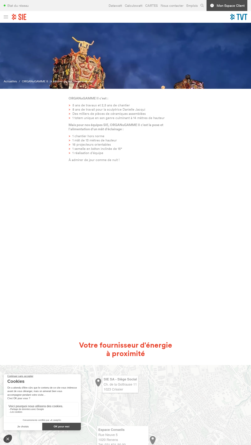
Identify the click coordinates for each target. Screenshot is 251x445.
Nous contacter (172, 6)
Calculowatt (133, 6)
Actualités (10, 81)
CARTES (151, 6)
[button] (153, 440)
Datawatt (115, 6)
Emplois (192, 6)
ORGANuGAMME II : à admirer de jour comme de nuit (58, 81)
